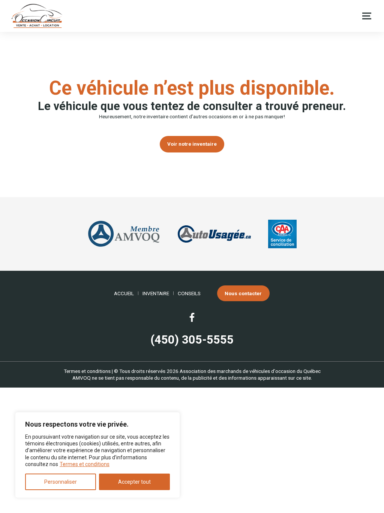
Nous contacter (243, 293)
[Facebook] (192, 317)
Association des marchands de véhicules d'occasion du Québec (250, 371)
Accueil (124, 293)
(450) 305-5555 (192, 339)
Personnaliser (60, 482)
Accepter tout (134, 482)
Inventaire (155, 293)
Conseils (189, 293)
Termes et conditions (85, 464)
